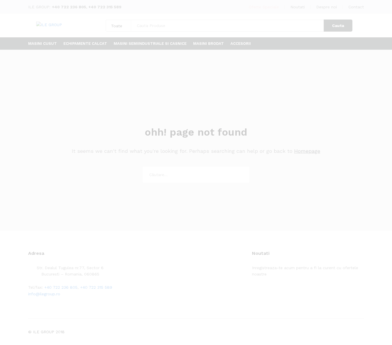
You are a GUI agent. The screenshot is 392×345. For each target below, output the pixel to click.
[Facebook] (253, 292)
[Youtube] (280, 292)
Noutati (297, 7)
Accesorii (240, 43)
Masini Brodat (208, 43)
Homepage (307, 151)
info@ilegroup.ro (44, 294)
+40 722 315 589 (104, 7)
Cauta (338, 25)
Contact (356, 7)
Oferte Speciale (264, 7)
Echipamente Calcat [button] (85, 43)
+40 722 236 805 (69, 7)
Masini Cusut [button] (42, 43)
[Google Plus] (271, 292)
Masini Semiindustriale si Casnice (150, 43)
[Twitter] (262, 292)
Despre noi (326, 7)
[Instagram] (289, 292)
